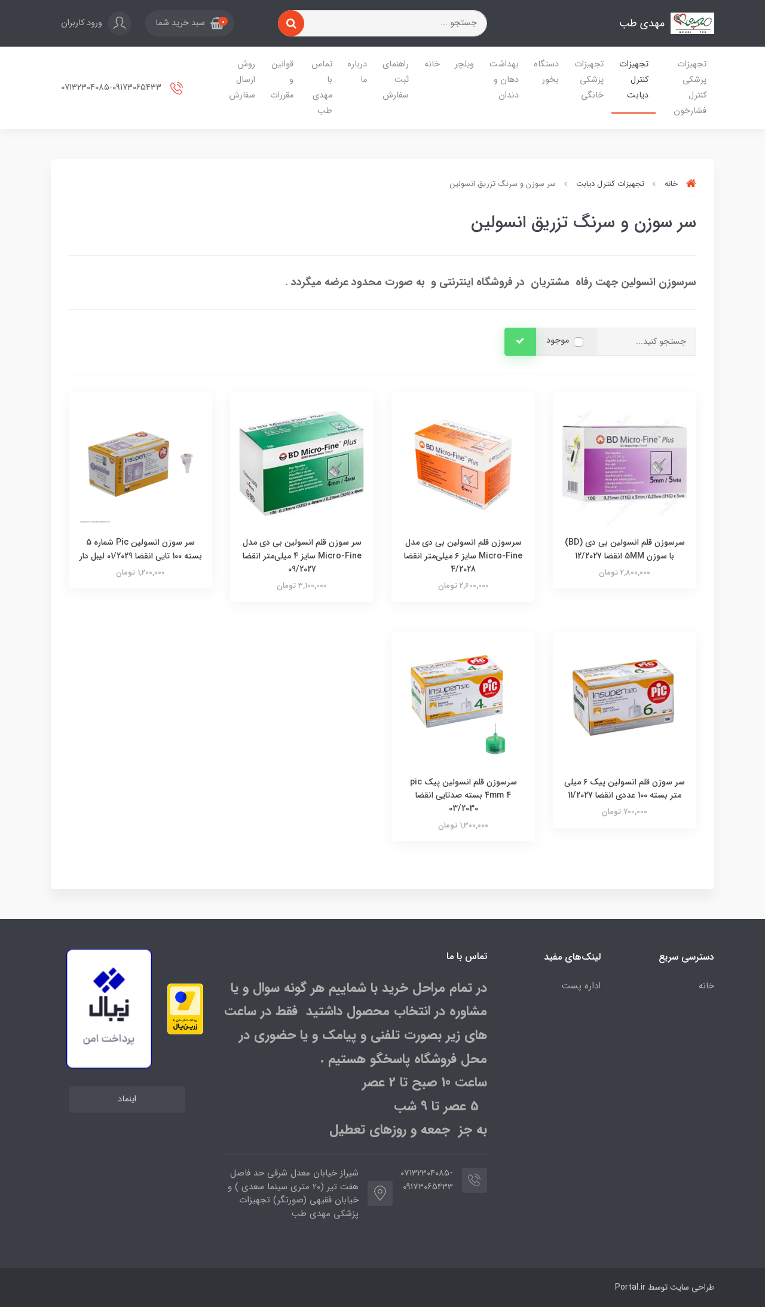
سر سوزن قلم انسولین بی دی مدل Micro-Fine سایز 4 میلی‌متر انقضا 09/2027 (302, 556)
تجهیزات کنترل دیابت (633, 79)
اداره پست (581, 986)
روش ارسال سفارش (242, 79)
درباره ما (357, 72)
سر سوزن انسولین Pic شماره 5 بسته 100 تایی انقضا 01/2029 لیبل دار (140, 549)
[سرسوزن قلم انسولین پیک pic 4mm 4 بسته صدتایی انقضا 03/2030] (463, 702)
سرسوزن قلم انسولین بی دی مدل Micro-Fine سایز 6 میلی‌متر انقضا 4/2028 (463, 556)
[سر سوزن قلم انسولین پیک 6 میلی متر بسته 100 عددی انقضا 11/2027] (624, 702)
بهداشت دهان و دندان (504, 79)
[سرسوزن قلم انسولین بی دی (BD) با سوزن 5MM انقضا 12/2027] (624, 463)
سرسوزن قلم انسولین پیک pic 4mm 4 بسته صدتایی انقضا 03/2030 (463, 795)
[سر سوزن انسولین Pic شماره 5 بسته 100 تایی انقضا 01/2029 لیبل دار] (140, 463)
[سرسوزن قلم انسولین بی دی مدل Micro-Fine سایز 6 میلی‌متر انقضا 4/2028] (463, 463)
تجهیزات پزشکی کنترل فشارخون (690, 87)
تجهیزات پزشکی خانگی (589, 79)
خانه (432, 64)
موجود (557, 340)
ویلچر (464, 64)
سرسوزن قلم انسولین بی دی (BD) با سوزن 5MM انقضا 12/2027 (625, 549)
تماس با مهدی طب (321, 87)
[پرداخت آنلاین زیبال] (109, 1008)
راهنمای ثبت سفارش (395, 79)
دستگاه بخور (546, 72)
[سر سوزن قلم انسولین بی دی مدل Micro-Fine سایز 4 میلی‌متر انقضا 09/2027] (302, 463)
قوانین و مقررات (281, 79)
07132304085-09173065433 (112, 87)
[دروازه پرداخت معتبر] (185, 1009)
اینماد (127, 1099)
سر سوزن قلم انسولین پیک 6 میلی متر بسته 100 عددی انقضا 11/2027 (624, 788)
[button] (189, 23)
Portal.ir (630, 1287)
